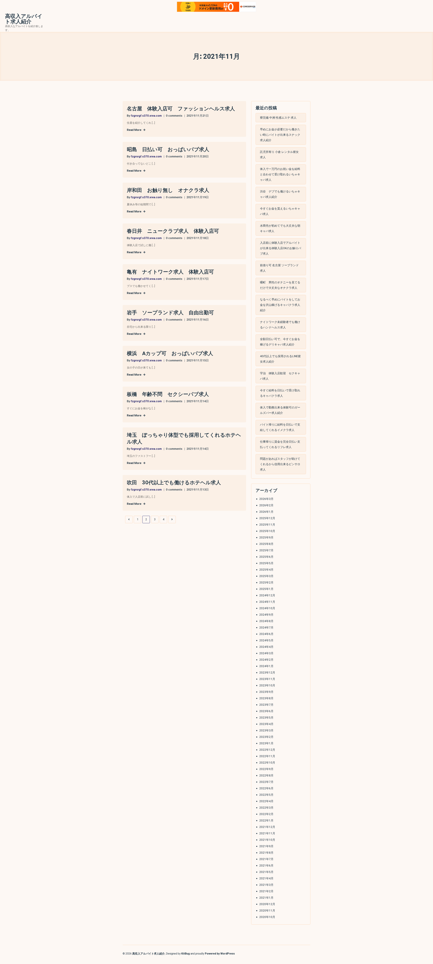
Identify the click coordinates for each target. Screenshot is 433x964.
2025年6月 (266, 556)
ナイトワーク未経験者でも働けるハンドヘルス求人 (280, 324)
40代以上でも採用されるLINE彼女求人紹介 (280, 358)
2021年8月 (266, 852)
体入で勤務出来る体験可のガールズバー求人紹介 (280, 410)
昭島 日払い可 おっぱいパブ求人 (168, 149)
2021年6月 (266, 865)
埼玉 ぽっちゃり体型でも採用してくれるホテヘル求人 (184, 438)
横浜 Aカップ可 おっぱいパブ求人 (170, 353)
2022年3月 (266, 807)
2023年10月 (267, 685)
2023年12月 (267, 672)
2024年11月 (267, 601)
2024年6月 (266, 634)
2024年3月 (266, 653)
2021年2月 (266, 891)
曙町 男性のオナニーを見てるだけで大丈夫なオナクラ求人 (280, 285)
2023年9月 (266, 692)
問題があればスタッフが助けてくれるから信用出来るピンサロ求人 (280, 464)
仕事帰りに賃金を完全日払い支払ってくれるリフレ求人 (280, 444)
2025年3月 (266, 576)
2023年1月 (266, 743)
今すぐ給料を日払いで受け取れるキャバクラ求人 (280, 393)
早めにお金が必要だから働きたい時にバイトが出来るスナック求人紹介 (280, 135)
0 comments (174, 115)
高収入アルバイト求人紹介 (23, 19)
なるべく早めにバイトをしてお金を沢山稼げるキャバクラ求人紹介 (280, 305)
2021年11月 (267, 833)
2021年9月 (266, 846)
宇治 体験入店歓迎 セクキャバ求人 (280, 376)
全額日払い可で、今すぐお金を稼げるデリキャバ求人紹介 (280, 341)
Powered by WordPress (220, 953)
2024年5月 (266, 640)
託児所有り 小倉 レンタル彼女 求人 (279, 154)
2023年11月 (267, 679)
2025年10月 (267, 531)
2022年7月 (266, 782)
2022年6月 (266, 788)
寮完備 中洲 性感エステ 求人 (278, 117)
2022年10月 (267, 762)
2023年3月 (266, 730)
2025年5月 (266, 563)
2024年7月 (266, 627)
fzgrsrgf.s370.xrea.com (146, 115)
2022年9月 (266, 769)
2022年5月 (266, 794)
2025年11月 (267, 524)
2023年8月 (266, 698)
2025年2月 (266, 582)
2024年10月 (267, 608)
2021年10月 (267, 839)
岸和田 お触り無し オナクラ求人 (168, 190)
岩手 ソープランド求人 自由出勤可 (170, 312)
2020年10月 (267, 917)
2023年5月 (266, 717)
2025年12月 (267, 518)
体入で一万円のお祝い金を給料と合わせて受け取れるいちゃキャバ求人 (280, 174)
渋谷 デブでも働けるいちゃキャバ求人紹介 (280, 194)
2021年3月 (266, 884)
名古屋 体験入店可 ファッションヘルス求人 (181, 108)
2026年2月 (266, 505)
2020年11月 (267, 910)
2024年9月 (266, 614)
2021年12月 (267, 827)
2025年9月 (266, 537)
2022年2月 (266, 814)
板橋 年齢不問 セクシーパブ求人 (168, 394)
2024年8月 (266, 621)
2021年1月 (266, 897)
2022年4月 (266, 801)
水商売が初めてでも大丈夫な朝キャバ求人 (280, 228)
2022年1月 (266, 820)
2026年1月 (266, 511)
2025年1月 (266, 589)
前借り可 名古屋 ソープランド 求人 (279, 268)
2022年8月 (266, 775)
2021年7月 (266, 859)
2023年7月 (266, 704)
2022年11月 (267, 756)
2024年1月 (266, 666)
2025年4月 (266, 569)
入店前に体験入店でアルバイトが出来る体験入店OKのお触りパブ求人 (280, 248)
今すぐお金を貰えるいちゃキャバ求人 (280, 211)
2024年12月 (267, 595)
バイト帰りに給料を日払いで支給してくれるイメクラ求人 (280, 427)
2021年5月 (266, 872)
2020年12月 (267, 904)
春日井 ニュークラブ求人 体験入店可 (173, 231)
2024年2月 (266, 659)
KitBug (185, 953)
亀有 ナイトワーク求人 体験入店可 (170, 271)
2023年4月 (266, 724)
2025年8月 (266, 544)
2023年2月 (266, 737)
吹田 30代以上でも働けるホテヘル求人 (174, 482)
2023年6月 (266, 711)
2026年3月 (266, 499)
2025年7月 (266, 550)
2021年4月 (266, 878)
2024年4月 (266, 646)
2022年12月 (267, 749)
